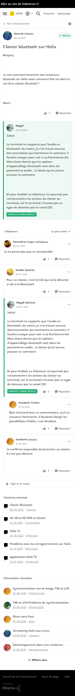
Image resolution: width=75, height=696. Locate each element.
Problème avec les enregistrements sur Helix (40, 544)
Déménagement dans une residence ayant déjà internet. (38, 645)
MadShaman (37, 593)
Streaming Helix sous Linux (31, 631)
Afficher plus (39, 660)
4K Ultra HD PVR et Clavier (28, 518)
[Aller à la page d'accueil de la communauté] (17, 13)
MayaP (20, 125)
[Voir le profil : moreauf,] (7, 633)
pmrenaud (31, 561)
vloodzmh (24, 402)
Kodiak (20, 270)
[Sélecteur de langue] (29, 13)
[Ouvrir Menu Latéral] (5, 13)
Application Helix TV (23, 557)
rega (31, 621)
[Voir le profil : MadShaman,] (7, 591)
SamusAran (19, 241)
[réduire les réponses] (37, 239)
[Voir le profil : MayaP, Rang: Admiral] (11, 304)
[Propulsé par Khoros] (37, 687)
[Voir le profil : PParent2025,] (7, 605)
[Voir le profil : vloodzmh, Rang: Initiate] (13, 404)
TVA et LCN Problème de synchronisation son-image (40, 603)
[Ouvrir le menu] (69, 23)
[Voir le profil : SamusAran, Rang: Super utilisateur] (7, 244)
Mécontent (31, 548)
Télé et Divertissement (18, 23)
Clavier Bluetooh (21, 505)
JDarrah (18, 33)
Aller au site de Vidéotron (18, 4)
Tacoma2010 (32, 522)
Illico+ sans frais (23, 616)
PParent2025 (36, 607)
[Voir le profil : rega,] (7, 619)
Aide (67, 676)
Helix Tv (15, 531)
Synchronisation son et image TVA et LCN (41, 588)
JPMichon (32, 535)
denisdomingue (38, 649)
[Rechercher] (38, 13)
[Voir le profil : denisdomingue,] (7, 647)
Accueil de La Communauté (20, 676)
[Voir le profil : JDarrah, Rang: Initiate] (7, 35)
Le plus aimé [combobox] (61, 231)
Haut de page (50, 676)
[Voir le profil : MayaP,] (10, 127)
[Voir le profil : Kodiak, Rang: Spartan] (10, 272)
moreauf (34, 635)
